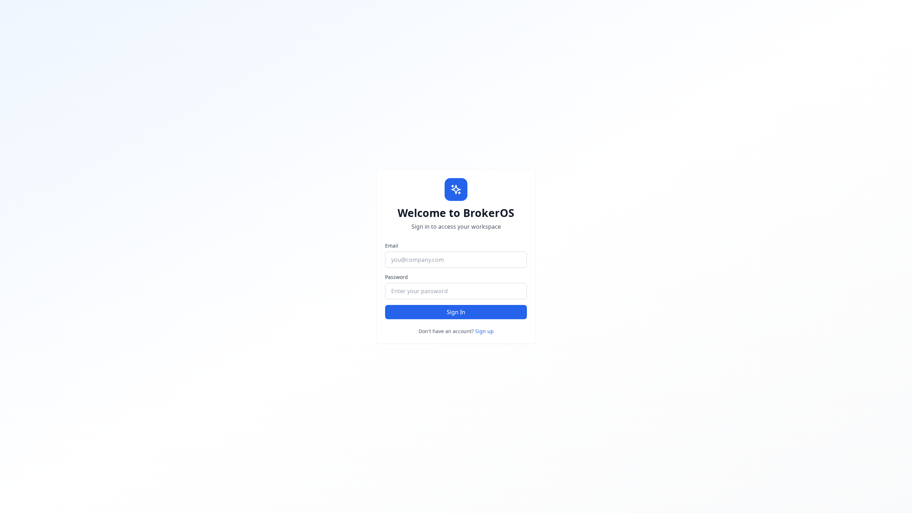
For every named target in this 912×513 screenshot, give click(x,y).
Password (396, 277)
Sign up (484, 331)
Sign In (456, 312)
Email (391, 245)
